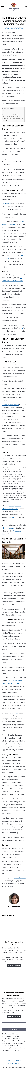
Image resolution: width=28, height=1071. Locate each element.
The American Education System (11, 116)
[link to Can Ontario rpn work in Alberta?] (14, 929)
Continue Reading (14, 965)
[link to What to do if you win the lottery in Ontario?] (14, 980)
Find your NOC (9, 1060)
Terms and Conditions (14, 1063)
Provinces (16, 28)
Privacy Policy (19, 1060)
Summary (4, 120)
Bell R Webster (13, 27)
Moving (10, 28)
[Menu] (2, 7)
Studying (21, 28)
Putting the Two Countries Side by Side (12, 118)
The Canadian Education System (10, 115)
